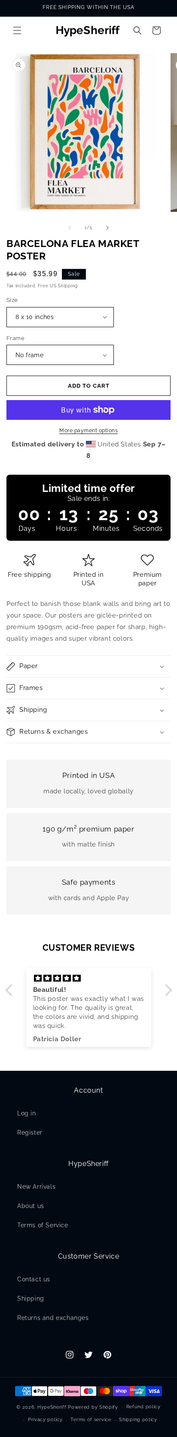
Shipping (30, 1298)
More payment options (88, 431)
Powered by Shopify (93, 1407)
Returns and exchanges (53, 1317)
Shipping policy (138, 1419)
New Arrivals (36, 1186)
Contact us (33, 1279)
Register (30, 1132)
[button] (17, 30)
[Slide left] (69, 227)
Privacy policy (45, 1419)
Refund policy (143, 1407)
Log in (26, 1113)
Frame (15, 338)
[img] (88, 978)
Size (12, 300)
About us (30, 1205)
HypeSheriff (52, 1407)
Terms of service (90, 1419)
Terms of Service (42, 1225)
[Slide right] (107, 227)
